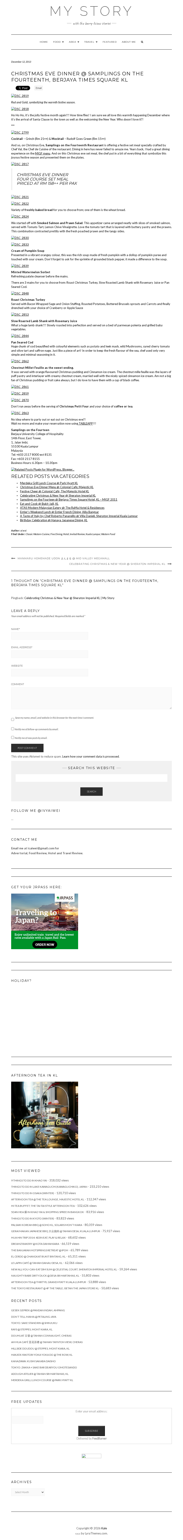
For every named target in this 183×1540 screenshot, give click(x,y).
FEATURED (110, 41)
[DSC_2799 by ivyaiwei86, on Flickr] (20, 132)
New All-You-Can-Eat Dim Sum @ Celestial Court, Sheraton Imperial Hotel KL (64, 1269)
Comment (17, 684)
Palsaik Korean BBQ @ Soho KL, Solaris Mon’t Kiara (46, 1225)
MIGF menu (42, 153)
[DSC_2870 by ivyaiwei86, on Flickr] (20, 399)
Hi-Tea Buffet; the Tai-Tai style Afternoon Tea (43, 1205)
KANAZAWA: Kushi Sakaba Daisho (33, 1361)
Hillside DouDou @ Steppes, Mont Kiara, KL (40, 1348)
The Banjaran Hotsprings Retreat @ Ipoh (39, 1250)
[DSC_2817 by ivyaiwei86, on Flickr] (20, 164)
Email (39, 88)
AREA (73, 41)
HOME (44, 41)
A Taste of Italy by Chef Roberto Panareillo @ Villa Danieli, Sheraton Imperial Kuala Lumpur (79, 516)
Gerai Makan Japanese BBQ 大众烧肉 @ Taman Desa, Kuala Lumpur (55, 1231)
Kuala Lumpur (93, 534)
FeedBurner (99, 1438)
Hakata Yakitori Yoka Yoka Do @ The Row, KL (42, 1354)
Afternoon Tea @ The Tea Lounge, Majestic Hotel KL (47, 1199)
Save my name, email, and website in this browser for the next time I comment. (54, 717)
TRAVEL (89, 41)
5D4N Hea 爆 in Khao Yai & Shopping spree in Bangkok (47, 1212)
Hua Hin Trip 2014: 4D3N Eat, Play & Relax (38, 1237)
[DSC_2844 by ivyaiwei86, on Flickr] (20, 335)
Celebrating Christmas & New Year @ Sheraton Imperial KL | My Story (69, 598)
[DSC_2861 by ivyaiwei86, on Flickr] (20, 386)
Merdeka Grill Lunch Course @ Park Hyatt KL (49, 483)
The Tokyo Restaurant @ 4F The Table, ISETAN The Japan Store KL (55, 1288)
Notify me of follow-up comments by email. (36, 729)
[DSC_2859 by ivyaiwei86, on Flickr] (20, 393)
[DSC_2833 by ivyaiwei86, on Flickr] (20, 244)
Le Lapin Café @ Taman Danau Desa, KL (36, 1263)
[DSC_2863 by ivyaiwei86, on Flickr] (20, 413)
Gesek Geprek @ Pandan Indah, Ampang (38, 1310)
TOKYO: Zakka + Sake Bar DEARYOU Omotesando (44, 1367)
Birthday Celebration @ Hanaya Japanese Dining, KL (53, 520)
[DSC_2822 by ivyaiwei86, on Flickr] (20, 203)
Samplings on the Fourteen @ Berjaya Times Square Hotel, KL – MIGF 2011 (68, 499)
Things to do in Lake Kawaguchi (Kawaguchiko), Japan (49, 1186)
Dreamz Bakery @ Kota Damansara (35, 1243)
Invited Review (77, 534)
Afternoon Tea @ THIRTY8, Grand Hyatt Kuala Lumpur (48, 1282)
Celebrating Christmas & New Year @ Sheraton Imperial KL (58, 495)
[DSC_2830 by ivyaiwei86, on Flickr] (20, 237)
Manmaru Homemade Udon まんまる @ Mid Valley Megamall (64, 558)
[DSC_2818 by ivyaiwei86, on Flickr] (20, 108)
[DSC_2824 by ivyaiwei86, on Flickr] (20, 216)
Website (17, 665)
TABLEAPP (85, 423)
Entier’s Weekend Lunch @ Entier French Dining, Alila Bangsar (59, 512)
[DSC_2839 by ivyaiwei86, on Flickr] (20, 265)
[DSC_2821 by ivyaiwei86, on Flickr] (20, 196)
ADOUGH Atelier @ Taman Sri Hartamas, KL (40, 1374)
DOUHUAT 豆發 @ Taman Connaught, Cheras (41, 1335)
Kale (104, 1528)
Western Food (108, 534)
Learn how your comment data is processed (90, 756)
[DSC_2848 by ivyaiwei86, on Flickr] (20, 293)
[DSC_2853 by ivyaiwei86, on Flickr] (20, 314)
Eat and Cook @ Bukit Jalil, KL (39, 503)
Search (91, 791)
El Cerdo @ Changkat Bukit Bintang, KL (38, 1256)
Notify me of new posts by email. (31, 737)
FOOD (57, 41)
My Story (92, 11)
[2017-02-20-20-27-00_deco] (44, 1115)
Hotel (66, 534)
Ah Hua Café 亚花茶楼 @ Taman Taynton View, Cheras (47, 1342)
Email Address (21, 647)
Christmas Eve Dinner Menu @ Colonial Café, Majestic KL (57, 487)
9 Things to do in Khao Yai (29, 1180)
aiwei (24, 530)
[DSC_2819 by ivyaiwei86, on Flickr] (20, 95)
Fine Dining (56, 534)
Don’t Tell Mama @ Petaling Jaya (33, 1316)
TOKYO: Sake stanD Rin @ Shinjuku (34, 1323)
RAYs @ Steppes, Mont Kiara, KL (31, 1329)
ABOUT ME (129, 41)
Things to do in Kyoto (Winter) (32, 1218)
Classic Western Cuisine (38, 534)
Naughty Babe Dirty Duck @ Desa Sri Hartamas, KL (45, 1275)
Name (15, 629)
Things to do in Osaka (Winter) (32, 1193)
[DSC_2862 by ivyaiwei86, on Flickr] (20, 361)
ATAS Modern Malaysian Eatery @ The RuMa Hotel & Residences (62, 507)
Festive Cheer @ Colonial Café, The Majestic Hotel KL (54, 491)
